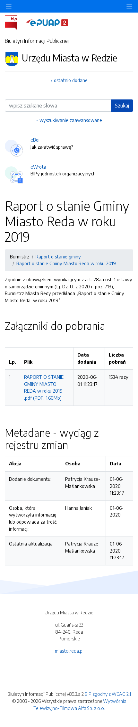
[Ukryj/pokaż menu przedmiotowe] (8, 6)
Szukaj (122, 105)
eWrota (38, 167)
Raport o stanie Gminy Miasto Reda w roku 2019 (66, 263)
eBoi (34, 140)
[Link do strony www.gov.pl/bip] (15, 22)
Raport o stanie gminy (58, 256)
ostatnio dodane (71, 80)
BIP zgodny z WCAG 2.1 (108, 694)
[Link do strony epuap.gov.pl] (47, 22)
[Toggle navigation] (129, 6)
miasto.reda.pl (69, 651)
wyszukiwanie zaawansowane (70, 120)
